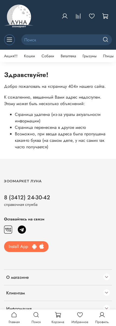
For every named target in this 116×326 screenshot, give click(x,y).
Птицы (108, 56)
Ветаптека (68, 56)
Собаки (48, 56)
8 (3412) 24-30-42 (27, 197)
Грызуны (90, 56)
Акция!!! (11, 56)
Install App (20, 246)
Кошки (29, 56)
